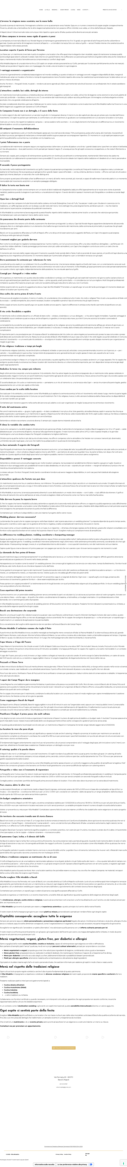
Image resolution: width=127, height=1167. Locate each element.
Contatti (85, 9)
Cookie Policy (67, 1154)
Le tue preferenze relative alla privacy (72, 1164)
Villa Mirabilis (7, 907)
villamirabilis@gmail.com (63, 1087)
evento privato (36, 1022)
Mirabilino (125, 588)
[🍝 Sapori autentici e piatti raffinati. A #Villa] (40, 1037)
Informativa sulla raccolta (44, 1164)
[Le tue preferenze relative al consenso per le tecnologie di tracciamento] (123, 1163)
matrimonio (19, 1022)
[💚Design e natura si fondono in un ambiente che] (71, 1037)
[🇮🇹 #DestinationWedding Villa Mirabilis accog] (118, 1037)
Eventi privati (64, 9)
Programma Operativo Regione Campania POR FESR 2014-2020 (63, 1146)
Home (41, 9)
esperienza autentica (52, 907)
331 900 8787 (63, 1084)
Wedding (54, 9)
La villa (47, 9)
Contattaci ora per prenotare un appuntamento (20, 1026)
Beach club (125, 579)
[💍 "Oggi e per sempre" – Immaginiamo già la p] (55, 1037)
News (78, 9)
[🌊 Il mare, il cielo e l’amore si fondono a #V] (103, 1037)
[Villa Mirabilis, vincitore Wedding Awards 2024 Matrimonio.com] (77, 1126)
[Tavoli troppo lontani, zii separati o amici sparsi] (24, 1037)
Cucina (73, 9)
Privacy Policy (59, 1154)
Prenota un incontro (110, 9)
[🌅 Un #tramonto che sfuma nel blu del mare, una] (87, 1037)
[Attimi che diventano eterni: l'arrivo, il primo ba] (8, 1037)
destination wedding (27, 1006)
